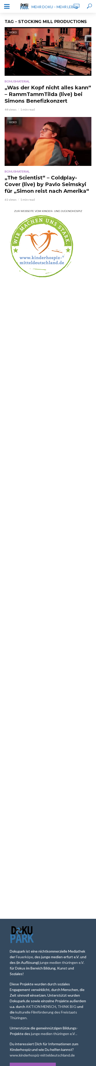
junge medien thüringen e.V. (62, 962)
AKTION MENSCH (41, 1006)
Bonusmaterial (17, 81)
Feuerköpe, (25, 957)
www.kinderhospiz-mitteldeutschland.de (42, 1055)
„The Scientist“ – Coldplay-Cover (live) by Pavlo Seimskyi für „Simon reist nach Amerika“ (47, 184)
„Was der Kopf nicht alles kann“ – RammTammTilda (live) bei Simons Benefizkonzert (48, 94)
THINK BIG (67, 1006)
